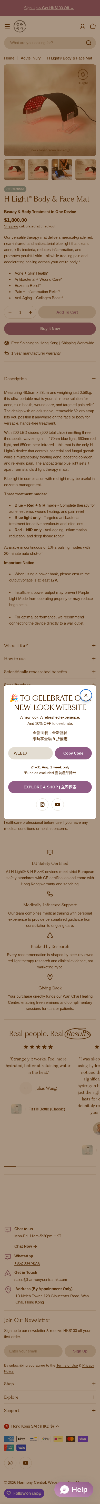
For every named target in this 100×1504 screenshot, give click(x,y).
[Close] (86, 695)
